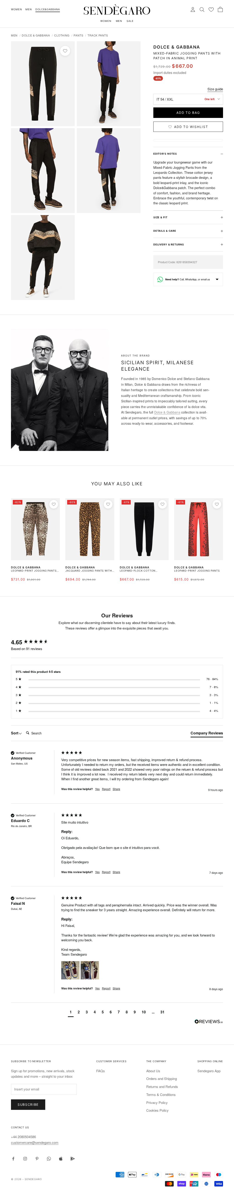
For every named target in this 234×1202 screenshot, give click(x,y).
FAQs (100, 1070)
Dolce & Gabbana (36, 35)
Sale (130, 21)
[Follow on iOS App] (60, 1158)
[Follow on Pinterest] (37, 1158)
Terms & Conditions (161, 1094)
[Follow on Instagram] (25, 1158)
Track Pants (98, 35)
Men (28, 9)
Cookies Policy (157, 1110)
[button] (70, 970)
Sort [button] (14, 733)
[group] (35, 642)
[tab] (207, 734)
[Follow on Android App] (72, 1158)
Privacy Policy (157, 1102)
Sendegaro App (209, 1070)
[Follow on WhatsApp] (49, 1158)
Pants (78, 35)
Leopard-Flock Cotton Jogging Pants (137, 571)
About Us (153, 1070)
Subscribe (28, 1104)
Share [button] (116, 789)
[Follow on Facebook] (13, 1158)
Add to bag (188, 112)
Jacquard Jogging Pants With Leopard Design (88, 571)
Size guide (215, 88)
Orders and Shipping (161, 1078)
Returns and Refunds (162, 1086)
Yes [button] (97, 789)
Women (16, 9)
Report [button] (106, 789)
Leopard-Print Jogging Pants (197, 570)
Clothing (61, 35)
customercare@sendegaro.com (34, 1142)
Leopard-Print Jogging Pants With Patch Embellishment (34, 571)
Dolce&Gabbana (47, 9)
